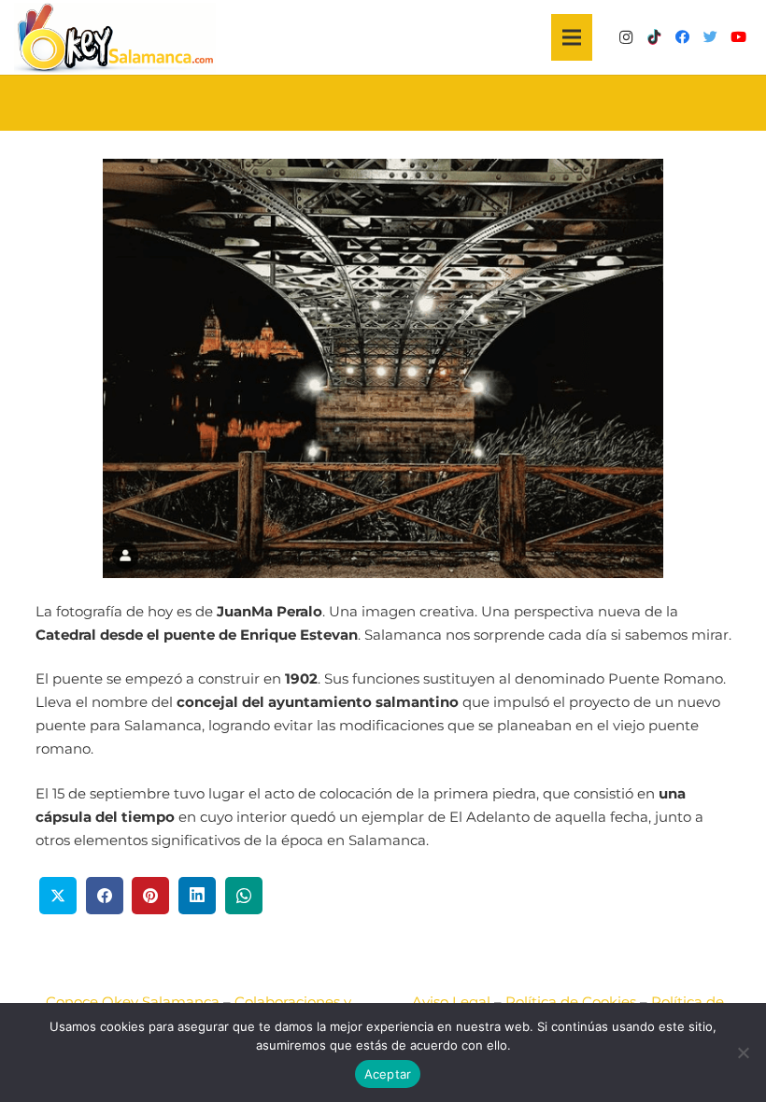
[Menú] (571, 37)
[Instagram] (626, 37)
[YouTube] (738, 37)
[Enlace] (115, 38)
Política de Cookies (570, 1001)
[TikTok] (654, 37)
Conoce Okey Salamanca (133, 1001)
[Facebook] (682, 37)
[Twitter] (710, 37)
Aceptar (388, 1074)
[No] (742, 1052)
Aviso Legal (451, 1001)
